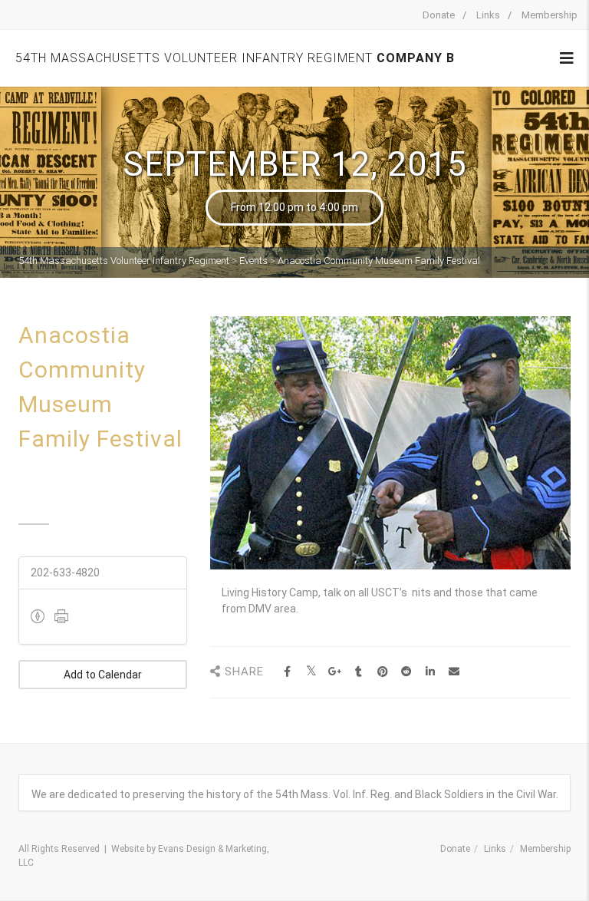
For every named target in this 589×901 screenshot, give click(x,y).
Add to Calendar (103, 674)
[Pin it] (382, 672)
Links (488, 15)
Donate (439, 15)
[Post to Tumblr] (358, 672)
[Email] (453, 672)
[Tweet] (311, 672)
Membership (549, 15)
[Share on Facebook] (287, 672)
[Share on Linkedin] (429, 672)
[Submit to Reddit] (406, 672)
